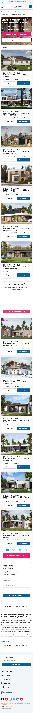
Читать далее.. (5, 641)
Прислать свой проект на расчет (16, 555)
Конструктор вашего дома (16, 40)
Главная (3, 12)
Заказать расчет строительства (16, 34)
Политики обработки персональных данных (15, 592)
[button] (16, 2)
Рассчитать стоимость (16, 595)
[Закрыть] (30, 2)
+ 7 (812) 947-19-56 (30, 6)
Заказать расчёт (23, 83)
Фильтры (5, 47)
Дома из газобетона (13, 12)
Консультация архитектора (16, 311)
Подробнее (9, 83)
